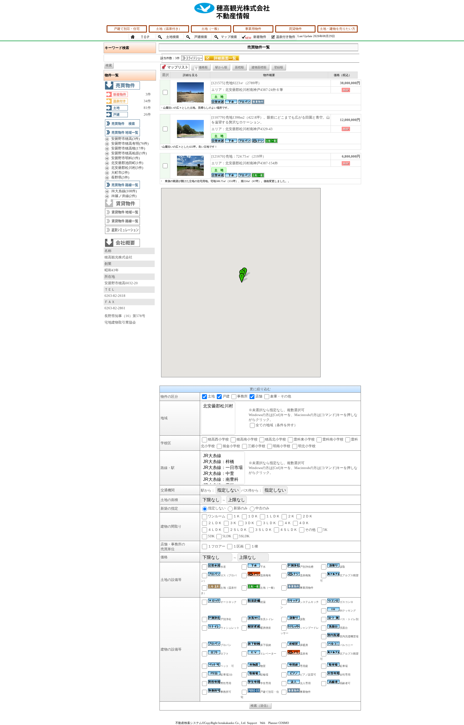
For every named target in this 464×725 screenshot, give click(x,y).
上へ (454, 717)
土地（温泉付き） (169, 29)
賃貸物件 (295, 29)
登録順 (278, 67)
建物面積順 (259, 67)
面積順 (239, 67)
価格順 (203, 67)
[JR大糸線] (222, 456)
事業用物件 (253, 29)
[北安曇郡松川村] (218, 406)
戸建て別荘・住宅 (127, 29)
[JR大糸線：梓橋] (222, 462)
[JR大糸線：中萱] (222, 474)
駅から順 (221, 67)
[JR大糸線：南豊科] (222, 480)
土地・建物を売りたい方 (337, 29)
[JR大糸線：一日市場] (222, 468)
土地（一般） (211, 29)
